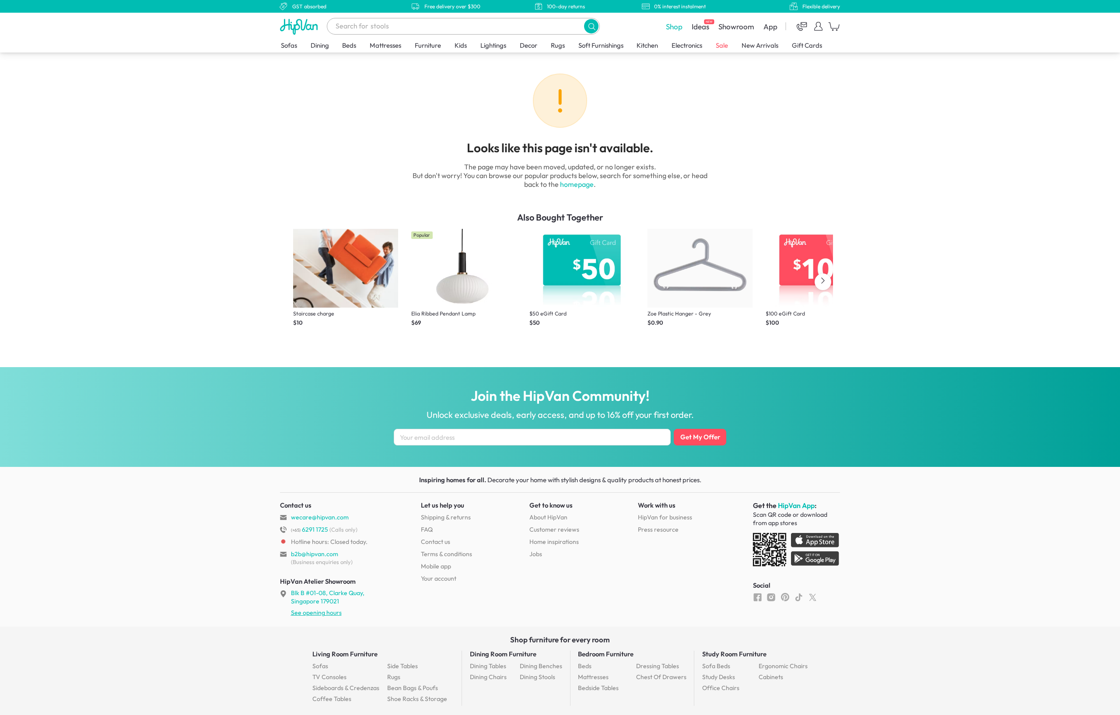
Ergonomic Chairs (783, 666)
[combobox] (463, 26)
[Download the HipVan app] (796, 551)
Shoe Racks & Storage (417, 699)
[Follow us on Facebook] (757, 597)
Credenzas (345, 688)
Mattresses (385, 45)
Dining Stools (537, 677)
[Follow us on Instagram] (771, 597)
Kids (461, 45)
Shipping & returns (446, 517)
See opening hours (316, 613)
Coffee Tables (331, 699)
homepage (577, 184)
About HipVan (548, 517)
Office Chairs (720, 688)
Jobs (535, 554)
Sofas (289, 45)
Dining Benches (541, 666)
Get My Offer (700, 437)
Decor (528, 45)
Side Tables (402, 666)
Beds (349, 45)
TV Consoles (329, 677)
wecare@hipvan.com (320, 517)
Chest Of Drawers (661, 677)
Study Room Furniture (734, 654)
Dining (320, 45)
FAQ (427, 529)
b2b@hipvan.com (314, 554)
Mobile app (436, 566)
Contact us (435, 542)
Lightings (493, 45)
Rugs (558, 45)
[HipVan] (299, 26)
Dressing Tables (657, 666)
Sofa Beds (716, 666)
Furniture (428, 45)
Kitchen (647, 45)
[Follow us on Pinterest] (785, 597)
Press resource (658, 529)
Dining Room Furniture (503, 654)
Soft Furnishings (600, 45)
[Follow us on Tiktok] (798, 597)
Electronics (687, 45)
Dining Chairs (488, 677)
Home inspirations (554, 542)
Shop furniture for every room (560, 639)
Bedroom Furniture (606, 654)
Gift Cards (807, 45)
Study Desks (718, 677)
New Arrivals (760, 45)
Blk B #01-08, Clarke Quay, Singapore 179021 (327, 597)
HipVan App (796, 505)
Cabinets (771, 677)
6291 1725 (309, 529)
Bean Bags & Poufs (412, 688)
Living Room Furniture (345, 654)
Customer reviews (554, 529)
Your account (438, 578)
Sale (722, 45)
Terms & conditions (446, 554)
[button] (591, 26)
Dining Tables (488, 666)
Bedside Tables (598, 688)
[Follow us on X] (812, 597)
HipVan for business (665, 517)
